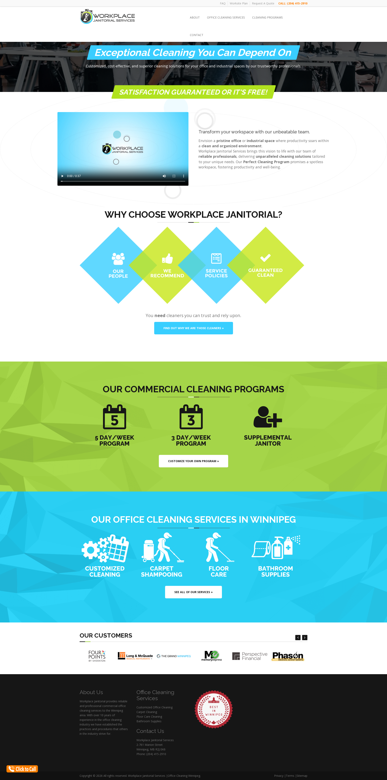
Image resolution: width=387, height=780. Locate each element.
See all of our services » (193, 592)
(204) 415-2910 (297, 3)
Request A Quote (263, 3)
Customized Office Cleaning (154, 707)
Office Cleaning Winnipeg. (184, 776)
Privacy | (280, 776)
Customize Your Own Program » (193, 461)
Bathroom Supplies (148, 721)
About (195, 17)
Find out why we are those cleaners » (193, 328)
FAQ (223, 3)
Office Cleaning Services (226, 17)
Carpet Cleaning (146, 712)
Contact (196, 35)
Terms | (291, 776)
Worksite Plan (239, 3)
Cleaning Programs (267, 17)
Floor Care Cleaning (149, 716)
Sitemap (302, 776)
